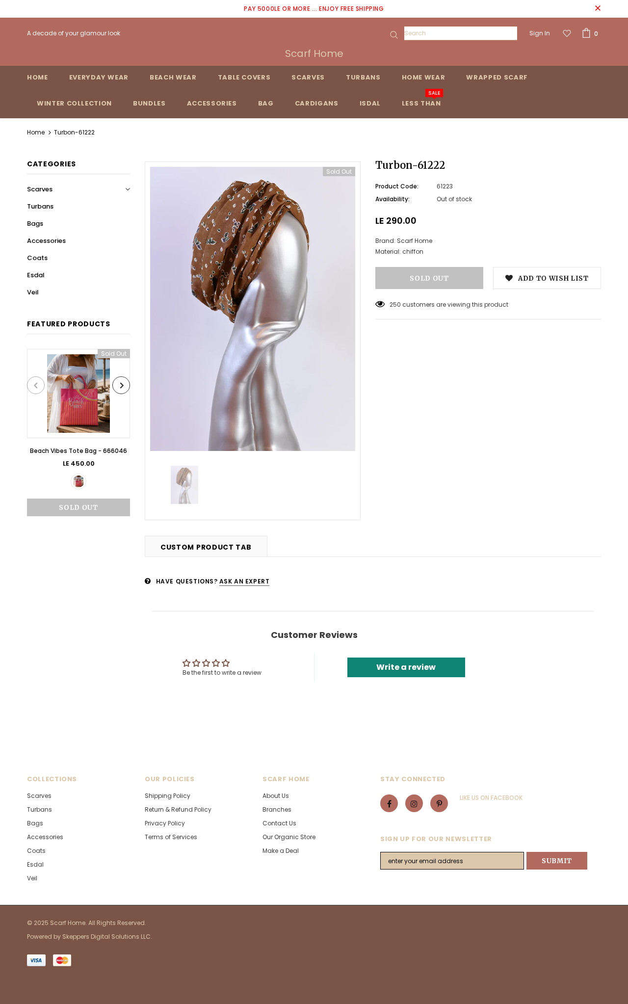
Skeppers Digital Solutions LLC (106, 936)
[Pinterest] (439, 803)
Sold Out (78, 507)
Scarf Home (314, 53)
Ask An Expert (244, 581)
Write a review (406, 667)
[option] (78, 432)
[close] (597, 9)
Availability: (392, 199)
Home (36, 132)
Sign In (539, 33)
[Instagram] (414, 803)
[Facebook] (389, 803)
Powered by (44, 936)
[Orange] (78, 481)
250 (395, 304)
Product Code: (397, 186)
